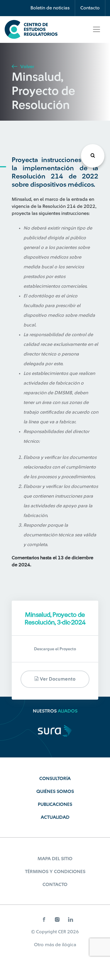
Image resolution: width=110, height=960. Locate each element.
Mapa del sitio (55, 858)
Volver (26, 66)
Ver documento (57, 679)
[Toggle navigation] (96, 29)
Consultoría (55, 778)
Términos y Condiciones (55, 871)
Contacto (90, 8)
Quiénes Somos (55, 791)
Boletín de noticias (50, 8)
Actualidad (55, 817)
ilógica (69, 944)
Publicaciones (55, 804)
